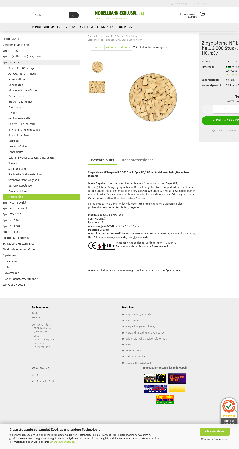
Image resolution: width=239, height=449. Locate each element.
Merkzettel (201, 3)
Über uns (125, 27)
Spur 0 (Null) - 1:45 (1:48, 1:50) (22, 56)
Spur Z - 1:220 (11, 226)
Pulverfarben (11, 273)
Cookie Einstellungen (138, 362)
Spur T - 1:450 (11, 232)
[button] (207, 109)
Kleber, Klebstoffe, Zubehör (20, 279)
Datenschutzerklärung (62, 441)
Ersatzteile (14, 107)
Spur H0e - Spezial (14, 202)
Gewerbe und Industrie (21, 124)
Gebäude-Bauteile (19, 118)
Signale (12, 163)
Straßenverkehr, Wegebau (23, 180)
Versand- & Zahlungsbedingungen (90, 27)
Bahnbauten (15, 85)
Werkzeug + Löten (14, 284)
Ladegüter (14, 141)
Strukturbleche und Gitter (19, 249)
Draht (6, 267)
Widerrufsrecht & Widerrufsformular (147, 338)
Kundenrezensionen (137, 160)
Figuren (12, 113)
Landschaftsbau (17, 146)
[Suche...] (74, 15)
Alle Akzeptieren (214, 431)
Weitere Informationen (214, 439)
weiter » (111, 47)
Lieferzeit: (208, 67)
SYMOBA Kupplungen (20, 185)
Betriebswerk (16, 96)
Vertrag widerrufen (46, 27)
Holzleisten (10, 261)
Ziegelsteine (15, 196)
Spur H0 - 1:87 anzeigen (22, 68)
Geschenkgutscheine (16, 44)
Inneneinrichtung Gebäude (24, 129)
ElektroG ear (133, 320)
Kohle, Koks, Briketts (20, 135)
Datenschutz (133, 350)
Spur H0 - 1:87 (11, 62)
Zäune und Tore (17, 191)
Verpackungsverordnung (140, 326)
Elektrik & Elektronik (16, 238)
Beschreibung (102, 160)
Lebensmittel (16, 152)
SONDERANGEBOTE (14, 39)
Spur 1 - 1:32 (10, 50)
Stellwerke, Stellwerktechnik (25, 174)
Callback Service (136, 356)
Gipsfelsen (9, 255)
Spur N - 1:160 (11, 220)
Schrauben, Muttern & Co (19, 243)
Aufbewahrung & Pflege (22, 73)
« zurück (98, 47)
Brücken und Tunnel (20, 101)
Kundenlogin (180, 3)
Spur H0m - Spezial (15, 208)
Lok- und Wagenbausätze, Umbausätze (31, 157)
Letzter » (125, 47)
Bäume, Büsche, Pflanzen (23, 90)
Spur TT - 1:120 (12, 214)
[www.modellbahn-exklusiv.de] (119, 15)
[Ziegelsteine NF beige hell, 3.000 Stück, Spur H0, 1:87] (152, 97)
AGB (128, 344)
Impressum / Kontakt (138, 314)
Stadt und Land (17, 168)
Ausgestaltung (16, 79)
